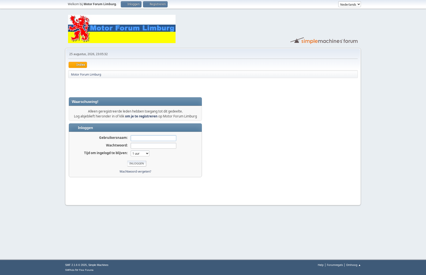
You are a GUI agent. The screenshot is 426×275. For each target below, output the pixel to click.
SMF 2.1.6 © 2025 (76, 264)
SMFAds (69, 270)
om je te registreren (141, 116)
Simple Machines (98, 264)
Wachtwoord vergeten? (135, 171)
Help (321, 265)
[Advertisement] (126, 87)
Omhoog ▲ (353, 265)
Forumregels (335, 265)
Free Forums (86, 270)
